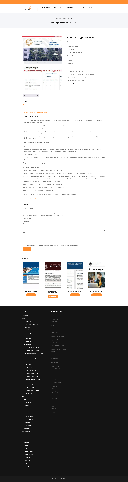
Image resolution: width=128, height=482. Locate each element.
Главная (58, 18)
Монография (27, 344)
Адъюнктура (27, 457)
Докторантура (29, 425)
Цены (62, 7)
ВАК (52, 375)
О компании (45, 7)
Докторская (28, 327)
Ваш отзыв (26, 224)
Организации (85, 84)
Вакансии (53, 408)
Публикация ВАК (31, 370)
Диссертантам (80, 7)
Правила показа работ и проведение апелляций (36, 112)
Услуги (55, 7)
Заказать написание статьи (32, 379)
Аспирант (26, 445)
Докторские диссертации (57, 345)
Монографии (27, 408)
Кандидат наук (55, 402)
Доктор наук (54, 398)
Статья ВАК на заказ (33, 388)
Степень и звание (28, 451)
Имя (24, 232)
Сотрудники (54, 412)
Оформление (54, 358)
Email (25, 239)
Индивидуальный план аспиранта (34, 333)
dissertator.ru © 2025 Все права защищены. (64, 478)
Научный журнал (55, 392)
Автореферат (27, 336)
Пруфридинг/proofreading (32, 341)
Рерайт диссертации (31, 330)
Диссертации (27, 321)
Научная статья (28, 338)
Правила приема (27, 105)
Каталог (69, 7)
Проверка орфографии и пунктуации (34, 353)
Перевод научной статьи (32, 390)
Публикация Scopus (32, 376)
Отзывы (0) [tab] (34, 96)
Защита (26, 437)
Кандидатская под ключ (31, 324)
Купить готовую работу (30, 362)
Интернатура (27, 463)
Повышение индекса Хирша (31, 359)
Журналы (26, 428)
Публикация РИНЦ (32, 373)
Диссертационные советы (32, 414)
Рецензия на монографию (32, 347)
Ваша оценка (27, 218)
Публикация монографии (32, 350)
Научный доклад (28, 393)
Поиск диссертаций (29, 434)
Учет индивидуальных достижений (32, 198)
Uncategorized (55, 316)
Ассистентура (27, 460)
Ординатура (28, 422)
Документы (54, 351)
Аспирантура (77, 84)
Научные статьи (28, 364)
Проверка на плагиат (29, 356)
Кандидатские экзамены (30, 440)
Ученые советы (29, 419)
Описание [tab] (27, 96)
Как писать (54, 355)
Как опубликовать (55, 368)
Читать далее (31, 295)
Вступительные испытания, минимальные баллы (36, 109)
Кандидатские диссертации (58, 349)
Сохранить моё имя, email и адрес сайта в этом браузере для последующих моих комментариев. (51, 245)
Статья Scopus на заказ (33, 382)
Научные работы (28, 454)
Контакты (90, 7)
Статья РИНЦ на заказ (33, 385)
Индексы (53, 388)
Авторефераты (28, 402)
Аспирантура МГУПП (66, 18)
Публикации (27, 448)
